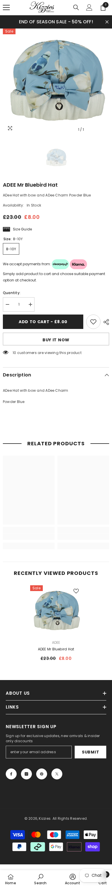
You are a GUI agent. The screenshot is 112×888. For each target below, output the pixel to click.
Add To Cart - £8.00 (43, 322)
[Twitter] (56, 773)
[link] (29, 536)
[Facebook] (11, 773)
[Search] (76, 7)
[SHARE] (105, 322)
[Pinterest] (41, 773)
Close (107, 22)
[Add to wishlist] (93, 322)
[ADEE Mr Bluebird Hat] (56, 611)
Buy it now (56, 340)
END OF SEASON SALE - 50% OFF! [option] (56, 21)
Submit (90, 752)
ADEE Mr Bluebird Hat (56, 649)
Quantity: (11, 292)
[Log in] (89, 7)
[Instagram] (26, 773)
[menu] (6, 7)
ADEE (56, 642)
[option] (56, 82)
